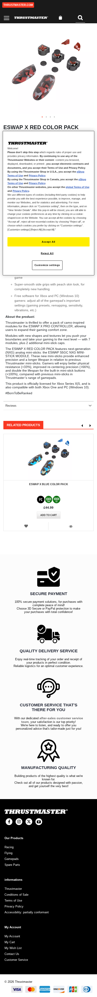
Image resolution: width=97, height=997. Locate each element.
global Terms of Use (77, 186)
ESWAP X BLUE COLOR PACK (48, 484)
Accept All (48, 241)
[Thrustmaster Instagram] (19, 821)
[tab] (48, 405)
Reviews (10, 405)
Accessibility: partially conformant (27, 912)
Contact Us (12, 954)
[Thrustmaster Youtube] (38, 821)
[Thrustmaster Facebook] (9, 821)
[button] (42, 117)
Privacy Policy (37, 175)
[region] (48, 203)
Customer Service (16, 959)
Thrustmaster (13, 888)
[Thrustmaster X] (28, 821)
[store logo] (31, 18)
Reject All (47, 253)
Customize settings (47, 265)
